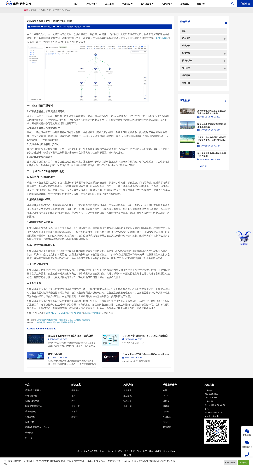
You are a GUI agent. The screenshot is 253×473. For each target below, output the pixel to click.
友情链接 (126, 455)
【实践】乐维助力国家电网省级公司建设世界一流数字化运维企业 (211, 140)
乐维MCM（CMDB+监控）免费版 (63, 313)
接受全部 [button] (244, 462)
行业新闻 (47, 27)
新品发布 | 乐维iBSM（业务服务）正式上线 (70, 335)
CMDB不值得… (56, 354)
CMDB (58, 27)
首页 (26, 10)
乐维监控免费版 (92, 313)
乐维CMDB (162, 38)
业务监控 (77, 27)
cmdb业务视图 (67, 27)
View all (203, 166)
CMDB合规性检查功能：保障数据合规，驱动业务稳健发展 (63, 320)
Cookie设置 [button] (230, 462)
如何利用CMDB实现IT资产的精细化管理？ (56, 322)
